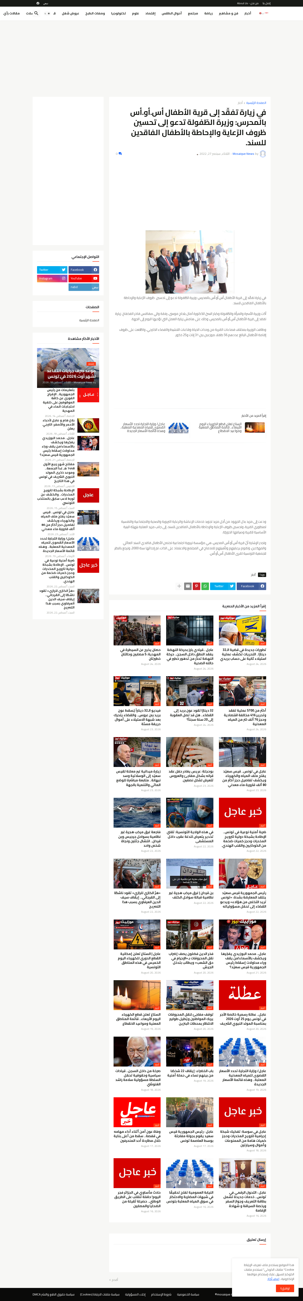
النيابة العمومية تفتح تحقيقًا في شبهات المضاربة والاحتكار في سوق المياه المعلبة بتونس (189, 1197)
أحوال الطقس (172, 13)
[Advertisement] (152, 57)
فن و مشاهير (228, 13)
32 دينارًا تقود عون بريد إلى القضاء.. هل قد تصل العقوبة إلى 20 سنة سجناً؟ (191, 715)
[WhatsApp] (205, 586)
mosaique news (227, 1294)
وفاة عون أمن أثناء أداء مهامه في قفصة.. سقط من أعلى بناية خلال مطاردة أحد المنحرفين (137, 1136)
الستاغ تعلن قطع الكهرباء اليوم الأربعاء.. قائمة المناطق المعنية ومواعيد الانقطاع (220, 427)
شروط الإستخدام (161, 1294)
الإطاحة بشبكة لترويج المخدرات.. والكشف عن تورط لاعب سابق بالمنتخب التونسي (56, 496)
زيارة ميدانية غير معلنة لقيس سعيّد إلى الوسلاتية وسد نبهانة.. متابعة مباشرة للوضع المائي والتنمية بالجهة (138, 778)
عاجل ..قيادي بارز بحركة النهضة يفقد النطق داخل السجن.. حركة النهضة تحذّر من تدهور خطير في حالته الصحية (189, 657)
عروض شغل (70, 13)
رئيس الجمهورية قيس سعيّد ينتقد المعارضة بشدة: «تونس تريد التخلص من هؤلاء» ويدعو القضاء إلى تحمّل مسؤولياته (243, 900)
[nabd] (45, 3)
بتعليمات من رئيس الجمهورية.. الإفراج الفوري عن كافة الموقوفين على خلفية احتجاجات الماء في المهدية (59, 400)
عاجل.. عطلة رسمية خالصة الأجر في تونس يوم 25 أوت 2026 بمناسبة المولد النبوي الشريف (243, 1019)
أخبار (247, 13)
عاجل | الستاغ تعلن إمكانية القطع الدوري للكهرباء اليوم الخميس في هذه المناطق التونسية (139, 961)
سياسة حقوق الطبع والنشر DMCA (54, 1294)
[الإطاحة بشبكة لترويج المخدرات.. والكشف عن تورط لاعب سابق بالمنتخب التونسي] (88, 495)
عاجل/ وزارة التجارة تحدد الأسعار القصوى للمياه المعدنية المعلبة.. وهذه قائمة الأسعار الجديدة (142, 427)
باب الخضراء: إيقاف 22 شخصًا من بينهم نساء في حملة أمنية (190, 1073)
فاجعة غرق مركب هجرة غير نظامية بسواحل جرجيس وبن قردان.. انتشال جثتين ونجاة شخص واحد (139, 839)
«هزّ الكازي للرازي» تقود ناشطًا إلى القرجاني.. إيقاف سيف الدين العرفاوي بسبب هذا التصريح (137, 900)
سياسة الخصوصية (188, 1294)
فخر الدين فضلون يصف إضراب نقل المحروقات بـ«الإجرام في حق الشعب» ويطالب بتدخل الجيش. (191, 961)
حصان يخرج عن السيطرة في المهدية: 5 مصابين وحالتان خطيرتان (140, 654)
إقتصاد (150, 13)
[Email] (188, 586)
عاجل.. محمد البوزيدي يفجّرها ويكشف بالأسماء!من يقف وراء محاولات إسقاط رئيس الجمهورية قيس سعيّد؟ (243, 961)
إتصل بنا (267, 3)
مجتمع (193, 13)
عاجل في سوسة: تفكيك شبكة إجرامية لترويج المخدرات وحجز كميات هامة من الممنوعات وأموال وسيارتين (243, 1138)
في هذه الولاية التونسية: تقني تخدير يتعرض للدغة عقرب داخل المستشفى (190, 836)
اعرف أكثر (273, 1279)
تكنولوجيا (118, 13)
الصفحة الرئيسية (256, 103)
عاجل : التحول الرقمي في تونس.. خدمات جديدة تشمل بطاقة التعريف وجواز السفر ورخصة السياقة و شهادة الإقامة (244, 1201)
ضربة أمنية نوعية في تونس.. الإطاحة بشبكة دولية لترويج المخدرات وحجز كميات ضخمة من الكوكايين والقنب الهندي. (243, 839)
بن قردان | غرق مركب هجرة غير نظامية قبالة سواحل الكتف (191, 895)
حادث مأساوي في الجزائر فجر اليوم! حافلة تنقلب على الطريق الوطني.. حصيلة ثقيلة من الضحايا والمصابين (137, 1199)
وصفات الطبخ (95, 13)
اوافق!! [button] (285, 1288)
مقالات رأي (11, 13)
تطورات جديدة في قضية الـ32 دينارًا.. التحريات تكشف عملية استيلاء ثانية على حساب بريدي (243, 654)
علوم (135, 13)
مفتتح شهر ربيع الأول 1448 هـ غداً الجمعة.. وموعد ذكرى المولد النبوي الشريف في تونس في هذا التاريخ (57, 472)
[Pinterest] (196, 586)
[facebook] (38, 3)
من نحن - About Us (248, 3)
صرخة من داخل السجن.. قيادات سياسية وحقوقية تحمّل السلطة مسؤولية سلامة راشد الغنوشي (138, 1078)
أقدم (115, 1280)
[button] (47, 13)
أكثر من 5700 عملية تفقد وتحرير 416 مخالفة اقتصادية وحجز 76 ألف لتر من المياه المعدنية (245, 717)
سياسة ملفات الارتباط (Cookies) (100, 1294)
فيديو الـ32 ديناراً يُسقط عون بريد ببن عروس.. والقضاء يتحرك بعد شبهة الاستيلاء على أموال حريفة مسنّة (137, 717)
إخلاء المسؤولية (135, 1294)
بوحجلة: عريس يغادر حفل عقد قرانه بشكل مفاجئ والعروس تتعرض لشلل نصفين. (191, 776)
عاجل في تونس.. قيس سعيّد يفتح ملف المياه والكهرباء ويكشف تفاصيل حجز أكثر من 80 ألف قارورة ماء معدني (244, 778)
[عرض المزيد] (179, 586)
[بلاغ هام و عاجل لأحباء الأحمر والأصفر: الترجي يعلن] (88, 425)
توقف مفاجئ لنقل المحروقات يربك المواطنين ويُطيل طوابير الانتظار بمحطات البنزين (190, 1019)
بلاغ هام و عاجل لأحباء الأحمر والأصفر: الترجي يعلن (59, 424)
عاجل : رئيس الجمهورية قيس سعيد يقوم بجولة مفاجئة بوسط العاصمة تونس (191, 1136)
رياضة (208, 13)
